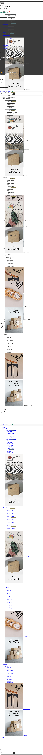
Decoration (5, 48)
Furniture (6, 341)
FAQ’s (4, 33)
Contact (4, 25)
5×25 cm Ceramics (10, 186)
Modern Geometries (11, 24)
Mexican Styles (11, 26)
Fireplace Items (9, 344)
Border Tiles (9, 33)
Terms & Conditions (6, 35)
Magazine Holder (11, 257)
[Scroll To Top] (1, 89)
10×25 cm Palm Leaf (10, 195)
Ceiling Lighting (11, 254)
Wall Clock (9, 258)
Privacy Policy (5, 36)
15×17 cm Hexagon (10, 189)
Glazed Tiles (5, 46)
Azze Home (5, 43)
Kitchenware (7, 273)
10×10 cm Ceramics (10, 180)
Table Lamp (9, 337)
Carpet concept (10, 263)
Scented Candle (9, 272)
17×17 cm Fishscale (10, 192)
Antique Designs (11, 21)
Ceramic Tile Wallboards (11, 198)
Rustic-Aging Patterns (12, 32)
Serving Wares (9, 276)
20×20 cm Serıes (10, 23)
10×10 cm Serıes (10, 14)
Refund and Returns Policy (7, 38)
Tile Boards (9, 261)
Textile (6, 347)
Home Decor (7, 257)
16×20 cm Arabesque (11, 190)
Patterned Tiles (5, 45)
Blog (4, 321)
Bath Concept (7, 264)
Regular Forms (10, 92)
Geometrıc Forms (10, 187)
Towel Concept (9, 269)
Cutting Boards (9, 278)
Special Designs (10, 196)
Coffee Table (9, 346)
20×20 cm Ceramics (11, 97)
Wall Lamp (9, 338)
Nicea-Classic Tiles (11, 27)
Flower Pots (9, 260)
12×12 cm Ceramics (11, 95)
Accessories (5, 334)
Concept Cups (9, 275)
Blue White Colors (11, 30)
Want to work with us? (7, 27)
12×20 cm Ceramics (11, 98)
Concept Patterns (11, 18)
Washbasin (9, 266)
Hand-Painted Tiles (10, 199)
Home (4, 11)
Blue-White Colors (11, 20)
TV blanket (10, 264)
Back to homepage (3, 17)
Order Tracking (5, 32)
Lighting (6, 335)
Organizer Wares (10, 279)
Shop (3, 49)
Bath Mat (8, 267)
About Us (4, 22)
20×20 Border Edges (11, 36)
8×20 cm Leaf (9, 193)
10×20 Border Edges (11, 35)
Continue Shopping (4, 87)
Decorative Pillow (11, 266)
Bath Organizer (9, 270)
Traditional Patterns (11, 17)
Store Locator (5, 24)
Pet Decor (9, 177)
